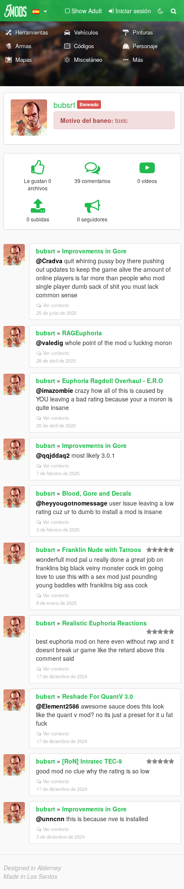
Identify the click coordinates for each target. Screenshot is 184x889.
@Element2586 (57, 706)
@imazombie (54, 390)
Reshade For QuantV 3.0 (97, 696)
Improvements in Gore (94, 251)
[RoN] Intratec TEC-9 (92, 761)
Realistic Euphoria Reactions (104, 623)
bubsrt (64, 104)
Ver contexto (56, 305)
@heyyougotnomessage (71, 503)
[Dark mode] (160, 10)
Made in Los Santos (30, 876)
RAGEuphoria (82, 332)
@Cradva (49, 260)
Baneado (89, 104)
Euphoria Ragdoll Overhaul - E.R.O (112, 380)
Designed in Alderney (32, 867)
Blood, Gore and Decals (96, 493)
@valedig (49, 342)
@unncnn (50, 818)
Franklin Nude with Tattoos (101, 549)
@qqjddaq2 (53, 455)
